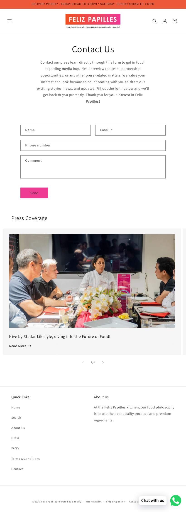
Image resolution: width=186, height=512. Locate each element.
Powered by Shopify (69, 501)
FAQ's (15, 448)
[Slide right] (103, 362)
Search (16, 418)
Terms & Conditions (25, 459)
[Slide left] (83, 362)
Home (15, 407)
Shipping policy (115, 501)
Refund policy (94, 501)
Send (34, 193)
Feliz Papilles (49, 501)
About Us (18, 428)
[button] (10, 21)
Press (15, 438)
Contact (17, 469)
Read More (17, 346)
